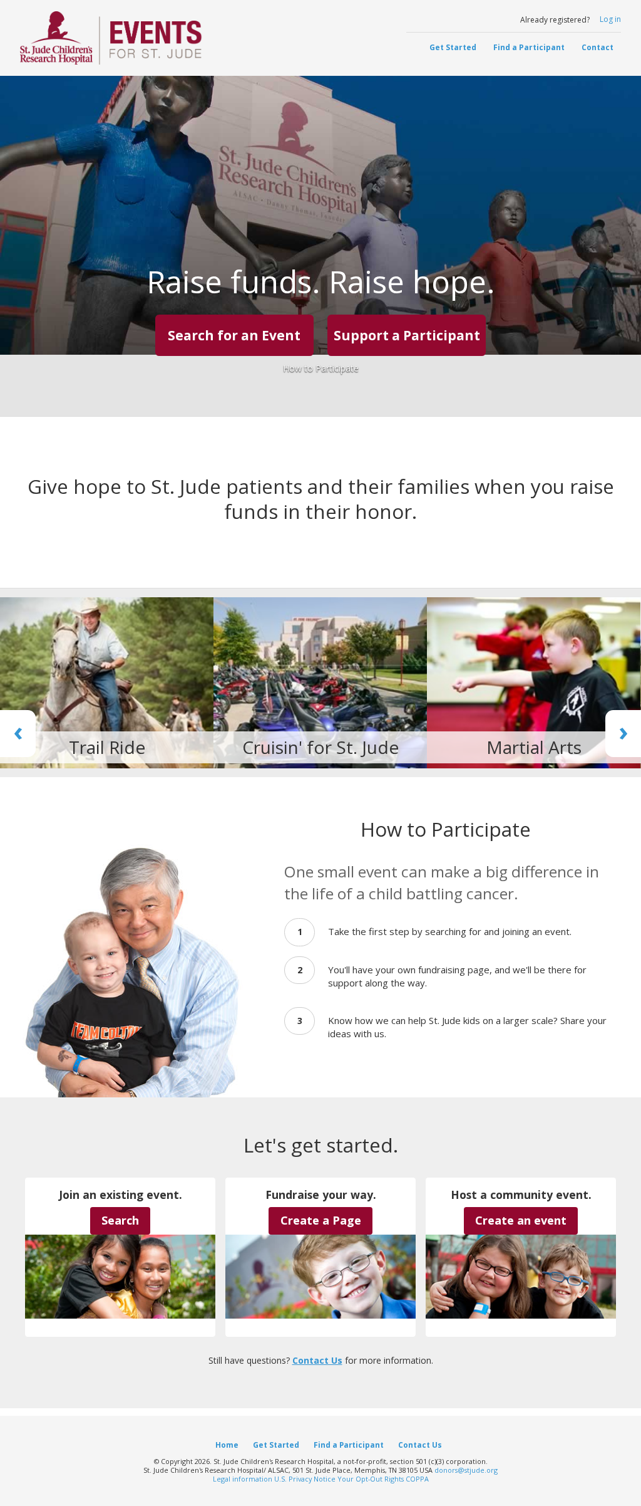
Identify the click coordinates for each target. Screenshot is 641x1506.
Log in (610, 19)
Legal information (242, 1478)
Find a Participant (529, 47)
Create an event (521, 1220)
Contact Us (317, 1360)
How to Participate (321, 368)
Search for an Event (234, 335)
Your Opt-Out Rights (370, 1478)
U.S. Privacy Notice (305, 1478)
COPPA (417, 1478)
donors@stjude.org (466, 1470)
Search (120, 1220)
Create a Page (320, 1220)
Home (226, 1445)
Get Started (452, 47)
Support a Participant (407, 335)
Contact (597, 47)
